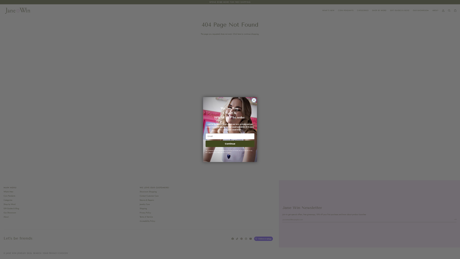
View (209, 152)
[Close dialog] (254, 100)
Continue (230, 143)
